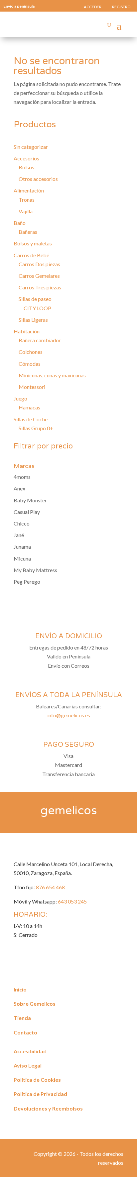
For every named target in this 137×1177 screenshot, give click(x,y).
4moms (22, 477)
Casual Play (27, 512)
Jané (19, 535)
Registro (121, 6)
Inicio (20, 989)
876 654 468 (50, 887)
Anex (19, 488)
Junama (22, 546)
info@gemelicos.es (68, 715)
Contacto (25, 1032)
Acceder (92, 6)
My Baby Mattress (35, 570)
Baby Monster (30, 500)
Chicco (22, 523)
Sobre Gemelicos (35, 1003)
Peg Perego (27, 581)
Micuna (22, 558)
